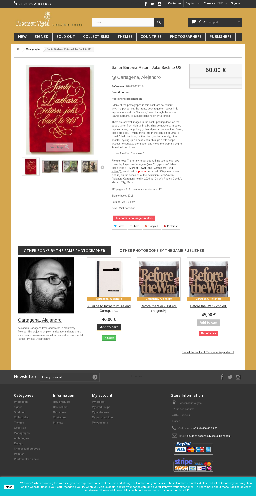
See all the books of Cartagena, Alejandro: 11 (208, 352)
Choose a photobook (27, 448)
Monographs (22, 433)
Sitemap (58, 422)
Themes (124, 36)
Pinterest (172, 226)
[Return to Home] (18, 49)
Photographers (185, 36)
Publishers (220, 36)
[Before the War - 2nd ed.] (208, 279)
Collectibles (96, 36)
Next (102, 167)
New (22, 36)
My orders (98, 401)
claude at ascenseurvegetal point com (209, 435)
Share (135, 226)
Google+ (153, 226)
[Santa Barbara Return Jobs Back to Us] (50, 167)
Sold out (66, 36)
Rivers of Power (137, 167)
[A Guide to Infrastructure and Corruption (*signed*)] (109, 279)
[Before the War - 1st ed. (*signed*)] (159, 279)
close (9, 486)
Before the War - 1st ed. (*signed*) (159, 308)
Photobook (21, 401)
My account (102, 395)
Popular (19, 453)
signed (41, 36)
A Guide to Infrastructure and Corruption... (109, 308)
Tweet (120, 226)
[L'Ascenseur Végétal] (50, 19)
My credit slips (101, 407)
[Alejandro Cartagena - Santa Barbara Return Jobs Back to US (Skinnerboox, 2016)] (31, 167)
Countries (151, 36)
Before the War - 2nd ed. (208, 306)
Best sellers (60, 407)
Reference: (118, 86)
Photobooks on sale (26, 459)
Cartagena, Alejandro (136, 77)
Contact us (174, 3)
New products (61, 401)
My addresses (100, 412)
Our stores (59, 412)
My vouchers (100, 422)
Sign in (235, 3)
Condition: (118, 92)
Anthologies (21, 438)
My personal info (102, 417)
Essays (18, 443)
